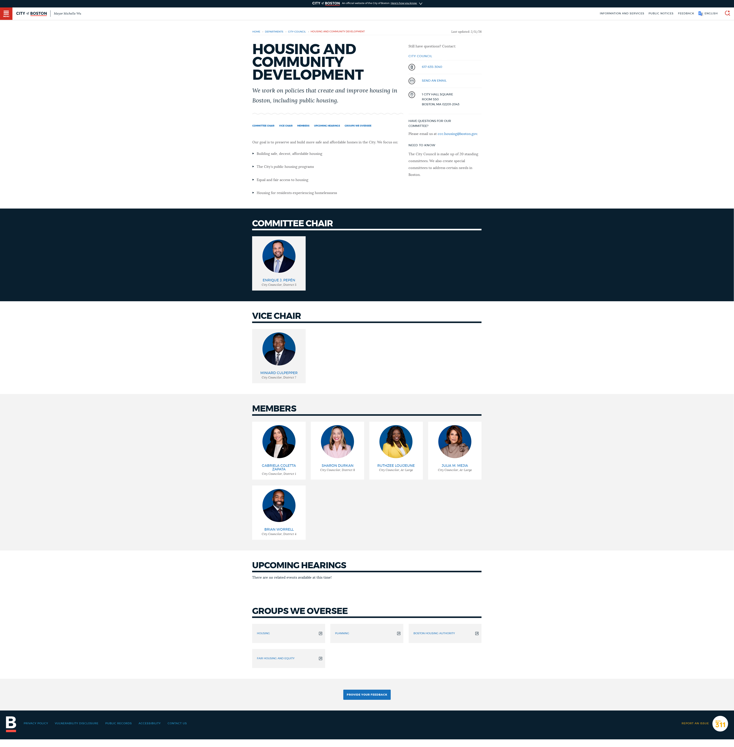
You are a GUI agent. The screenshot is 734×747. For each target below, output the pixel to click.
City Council (420, 56)
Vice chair (286, 126)
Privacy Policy (36, 723)
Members (303, 126)
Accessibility (150, 723)
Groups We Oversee (358, 126)
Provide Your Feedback (367, 694)
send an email (434, 80)
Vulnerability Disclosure (76, 723)
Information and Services (622, 13)
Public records (118, 723)
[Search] (726, 13)
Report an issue (695, 723)
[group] (278, 263)
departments (274, 32)
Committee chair (263, 126)
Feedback (686, 13)
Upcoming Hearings (327, 126)
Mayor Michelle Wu (67, 13)
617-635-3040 (432, 66)
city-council (297, 32)
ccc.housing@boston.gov (457, 134)
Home (256, 32)
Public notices (661, 13)
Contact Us (177, 723)
